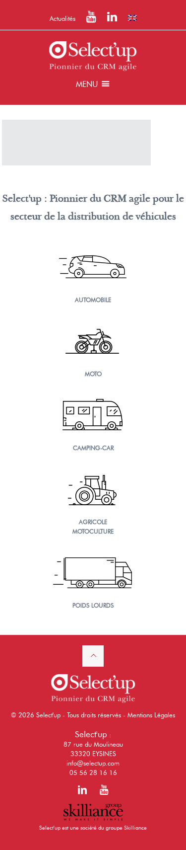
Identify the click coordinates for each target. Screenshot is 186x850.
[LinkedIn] (112, 18)
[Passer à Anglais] (132, 18)
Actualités (62, 18)
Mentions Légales (151, 715)
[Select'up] (93, 55)
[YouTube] (91, 18)
